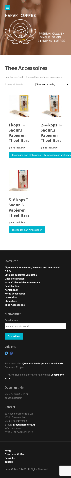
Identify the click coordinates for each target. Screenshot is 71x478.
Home (8, 450)
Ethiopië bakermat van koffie (21, 274)
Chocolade (11, 301)
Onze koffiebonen (15, 278)
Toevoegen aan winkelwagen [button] (27, 155)
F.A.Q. (8, 271)
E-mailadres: (12, 320)
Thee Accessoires (15, 304)
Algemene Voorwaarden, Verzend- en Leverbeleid (32, 267)
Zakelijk (9, 461)
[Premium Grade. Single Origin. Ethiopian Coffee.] (35, 29)
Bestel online (12, 286)
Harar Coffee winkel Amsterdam (22, 282)
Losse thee (11, 297)
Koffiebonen (11, 289)
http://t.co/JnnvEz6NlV (50, 363)
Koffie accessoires (15, 293)
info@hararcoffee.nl (24, 424)
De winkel (10, 458)
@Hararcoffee (30, 363)
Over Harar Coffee (14, 454)
